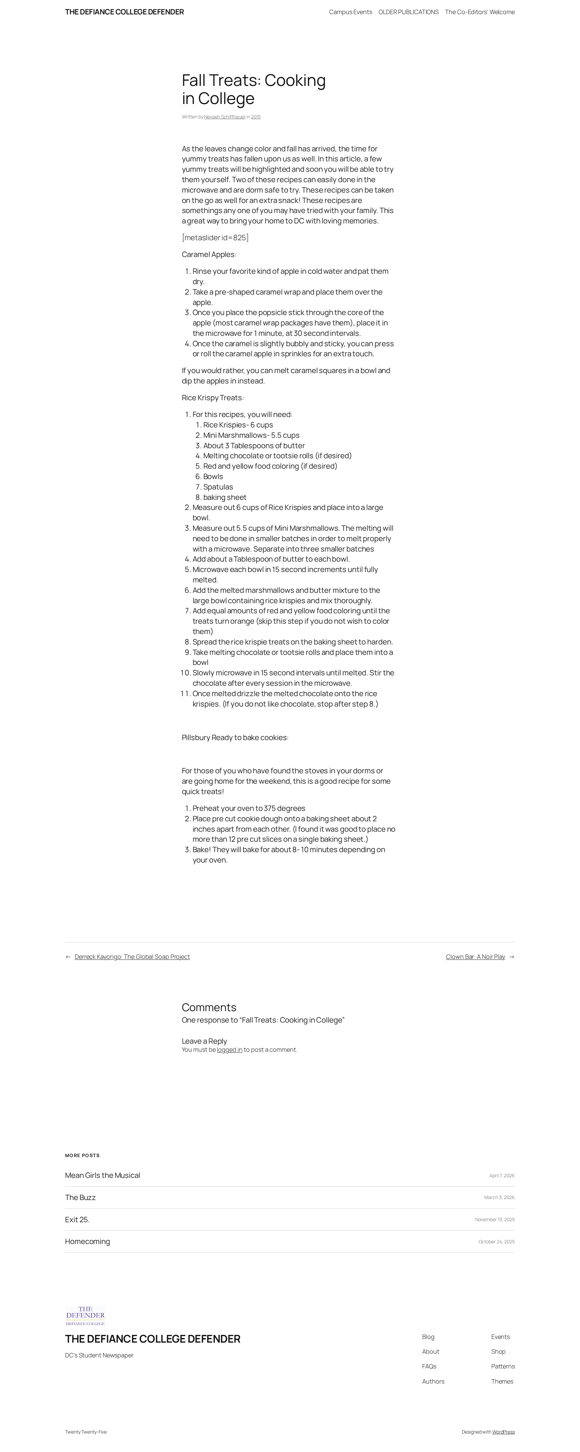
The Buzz (80, 1197)
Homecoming (87, 1241)
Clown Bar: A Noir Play (475, 956)
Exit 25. (77, 1219)
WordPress (503, 1432)
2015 (256, 116)
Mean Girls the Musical (102, 1175)
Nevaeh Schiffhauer (224, 116)
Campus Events (350, 12)
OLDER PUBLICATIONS (409, 12)
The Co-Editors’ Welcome (480, 12)
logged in (229, 1049)
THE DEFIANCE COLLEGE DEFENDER (124, 12)
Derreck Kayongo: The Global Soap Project (132, 956)
